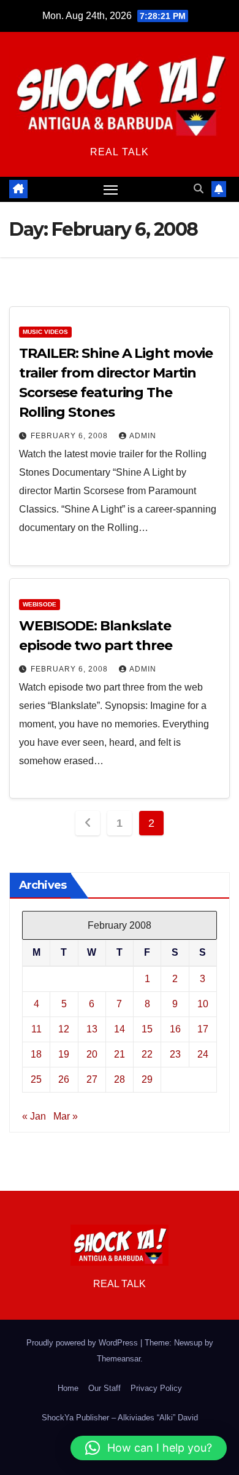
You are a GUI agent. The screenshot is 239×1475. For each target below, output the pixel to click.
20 (91, 1054)
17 (202, 1029)
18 (36, 1054)
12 (63, 1029)
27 (91, 1079)
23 (175, 1054)
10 (202, 1004)
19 (63, 1054)
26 (63, 1079)
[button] (198, 189)
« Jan (34, 1116)
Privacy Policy (156, 1388)
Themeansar (118, 1358)
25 (36, 1079)
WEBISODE (39, 604)
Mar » (65, 1116)
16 (175, 1029)
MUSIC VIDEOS (45, 331)
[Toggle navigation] (110, 189)
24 (202, 1054)
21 (119, 1054)
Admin (142, 436)
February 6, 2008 (70, 436)
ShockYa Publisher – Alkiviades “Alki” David (120, 1417)
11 (36, 1029)
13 (91, 1029)
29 (147, 1079)
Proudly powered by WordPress (83, 1342)
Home (68, 1388)
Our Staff (104, 1388)
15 (147, 1029)
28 (119, 1079)
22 (147, 1054)
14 (119, 1029)
